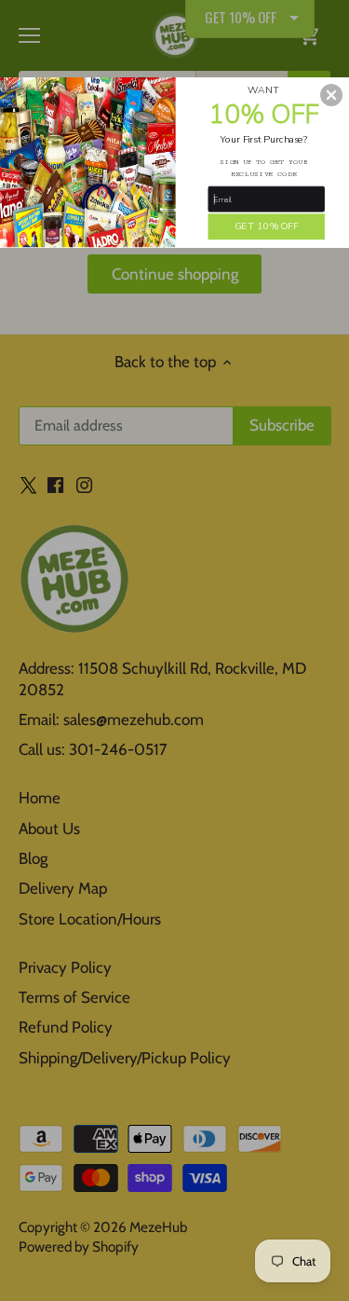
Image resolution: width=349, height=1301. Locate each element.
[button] (331, 94)
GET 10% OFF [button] (266, 225)
